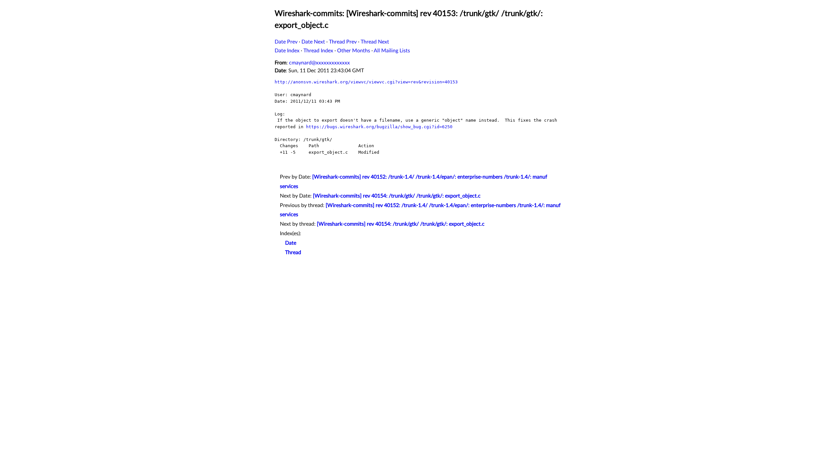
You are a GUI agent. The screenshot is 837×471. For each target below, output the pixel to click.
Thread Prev (343, 41)
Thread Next (375, 41)
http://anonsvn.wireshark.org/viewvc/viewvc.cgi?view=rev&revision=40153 (366, 81)
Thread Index (318, 50)
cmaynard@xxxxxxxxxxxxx (319, 62)
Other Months (353, 50)
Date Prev (286, 41)
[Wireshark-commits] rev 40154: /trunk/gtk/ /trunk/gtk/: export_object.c (397, 196)
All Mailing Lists (392, 50)
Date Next (313, 41)
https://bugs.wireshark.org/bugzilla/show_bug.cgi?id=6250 (379, 126)
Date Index (287, 50)
